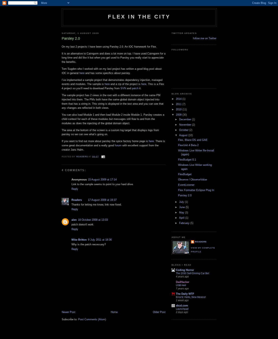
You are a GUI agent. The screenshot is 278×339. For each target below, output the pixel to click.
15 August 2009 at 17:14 (102, 179)
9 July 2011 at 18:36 (100, 239)
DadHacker (182, 282)
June (182, 207)
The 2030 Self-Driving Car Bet (192, 273)
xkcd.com (182, 305)
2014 (179, 98)
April (182, 217)
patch (135, 88)
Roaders (76, 199)
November (185, 124)
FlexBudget (185, 174)
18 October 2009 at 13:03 (93, 219)
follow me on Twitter (204, 38)
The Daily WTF (185, 293)
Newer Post (68, 312)
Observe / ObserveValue (192, 179)
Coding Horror (185, 270)
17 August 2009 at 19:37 (102, 199)
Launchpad (182, 308)
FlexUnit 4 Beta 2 (188, 145)
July (182, 201)
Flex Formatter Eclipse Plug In (196, 190)
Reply (74, 188)
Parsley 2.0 (185, 195)
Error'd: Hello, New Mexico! (191, 297)
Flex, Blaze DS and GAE (193, 139)
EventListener (186, 184)
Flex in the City (139, 17)
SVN (123, 88)
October (184, 129)
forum (118, 145)
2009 (179, 114)
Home (114, 312)
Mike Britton (79, 239)
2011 (179, 104)
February (184, 223)
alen (74, 219)
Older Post (159, 312)
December (185, 119)
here (81, 73)
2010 (179, 109)
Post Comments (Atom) (92, 319)
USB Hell (181, 285)
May (182, 212)
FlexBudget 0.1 (187, 159)
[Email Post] (103, 156)
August (183, 135)
